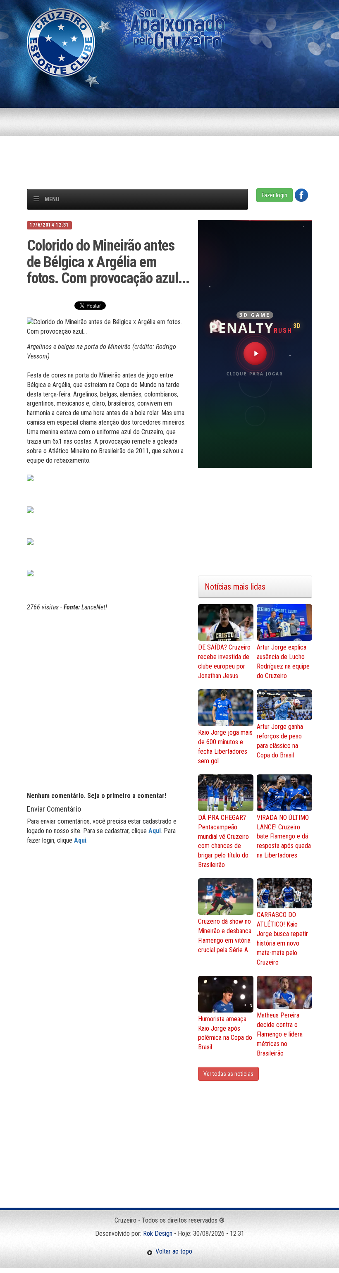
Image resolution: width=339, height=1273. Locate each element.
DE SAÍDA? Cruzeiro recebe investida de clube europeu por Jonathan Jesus (224, 661)
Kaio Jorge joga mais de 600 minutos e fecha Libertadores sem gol (225, 746)
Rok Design (157, 1233)
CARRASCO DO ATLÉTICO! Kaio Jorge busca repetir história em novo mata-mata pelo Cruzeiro (282, 938)
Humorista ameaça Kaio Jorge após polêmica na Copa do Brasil (225, 1033)
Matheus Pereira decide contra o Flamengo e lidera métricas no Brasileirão (280, 1034)
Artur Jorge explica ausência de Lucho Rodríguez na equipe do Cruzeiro (283, 661)
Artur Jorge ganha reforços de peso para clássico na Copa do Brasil (280, 741)
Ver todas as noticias (228, 1073)
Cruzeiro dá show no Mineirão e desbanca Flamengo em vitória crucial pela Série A (224, 935)
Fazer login (274, 195)
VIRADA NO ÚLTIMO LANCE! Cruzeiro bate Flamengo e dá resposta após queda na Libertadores (284, 836)
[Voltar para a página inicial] (61, 42)
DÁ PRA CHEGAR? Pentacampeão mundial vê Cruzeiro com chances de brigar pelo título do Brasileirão (223, 841)
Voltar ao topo (172, 1251)
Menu (52, 199)
